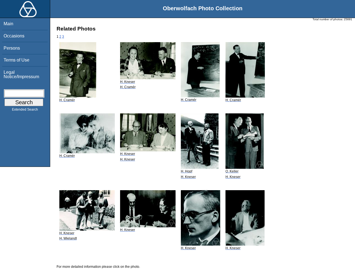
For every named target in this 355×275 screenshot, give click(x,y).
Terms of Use (16, 60)
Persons (12, 48)
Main (8, 23)
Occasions (14, 36)
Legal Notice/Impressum (21, 74)
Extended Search (25, 109)
